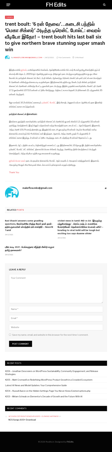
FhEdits (70, 442)
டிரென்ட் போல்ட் (49, 102)
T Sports (9, 17)
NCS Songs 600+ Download (22, 419)
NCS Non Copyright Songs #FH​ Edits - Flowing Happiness (33, 416)
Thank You (14, 172)
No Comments (65, 57)
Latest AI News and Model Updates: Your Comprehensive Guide (36, 385)
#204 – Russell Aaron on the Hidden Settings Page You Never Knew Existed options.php (47, 391)
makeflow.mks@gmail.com (28, 57)
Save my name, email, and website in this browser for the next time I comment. (50, 335)
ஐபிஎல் (24, 70)
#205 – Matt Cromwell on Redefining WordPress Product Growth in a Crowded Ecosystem (48, 380)
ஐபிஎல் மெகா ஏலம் (17, 161)
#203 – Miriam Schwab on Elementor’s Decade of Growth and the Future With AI (43, 396)
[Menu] (8, 4)
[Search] (104, 4)
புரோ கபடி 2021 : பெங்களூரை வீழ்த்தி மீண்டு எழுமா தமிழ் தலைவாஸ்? (29, 249)
